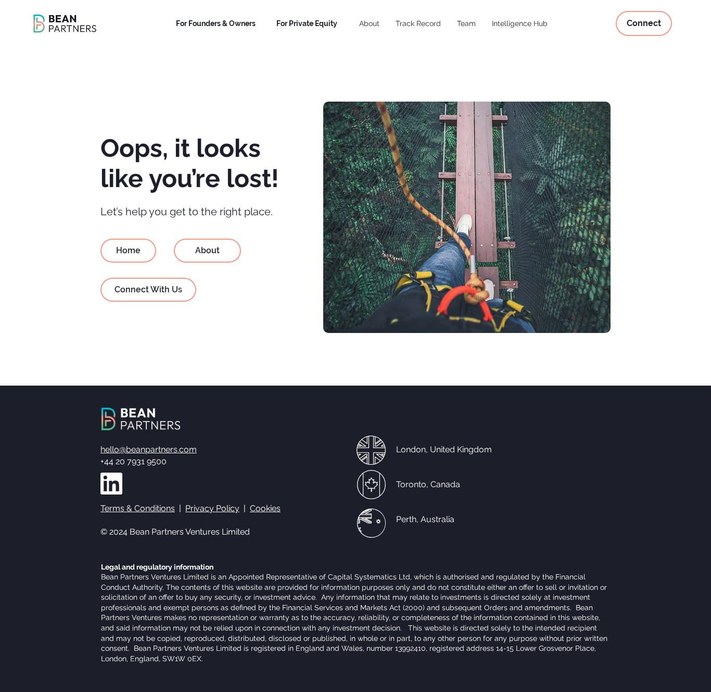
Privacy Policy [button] (212, 508)
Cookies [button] (265, 508)
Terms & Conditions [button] (137, 508)
